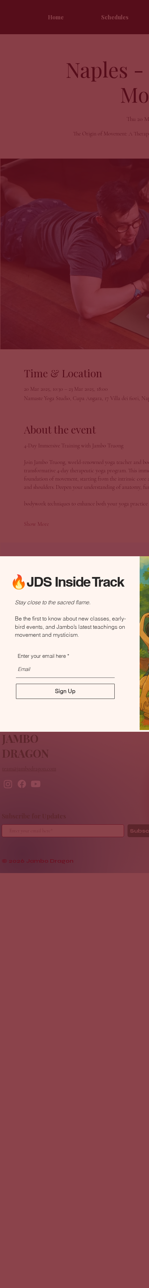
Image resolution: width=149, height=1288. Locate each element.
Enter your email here (42, 656)
